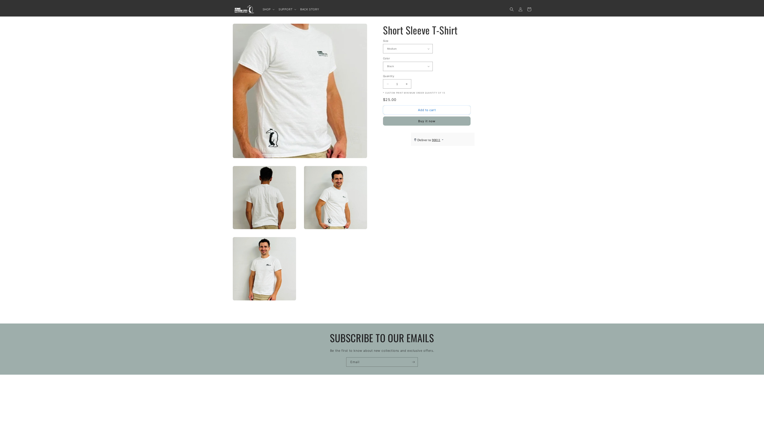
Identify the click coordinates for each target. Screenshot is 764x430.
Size (386, 40)
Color (386, 58)
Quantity (388, 76)
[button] (268, 9)
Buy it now (426, 121)
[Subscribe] (413, 362)
